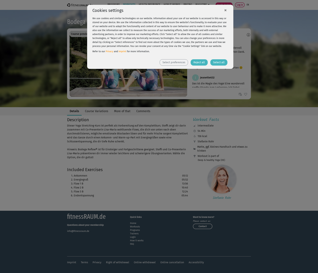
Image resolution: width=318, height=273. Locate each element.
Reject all (199, 62)
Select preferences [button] (173, 62)
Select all (219, 62)
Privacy (109, 51)
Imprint (122, 51)
